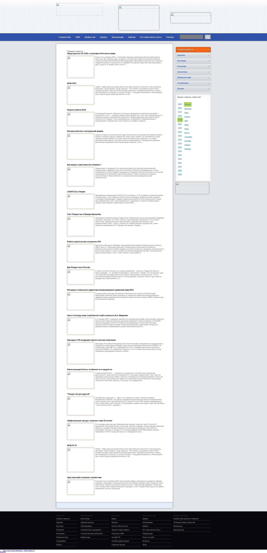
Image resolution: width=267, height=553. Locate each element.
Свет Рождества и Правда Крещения (84, 214)
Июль (186, 129)
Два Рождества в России (78, 267)
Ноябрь (187, 145)
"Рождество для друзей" (78, 394)
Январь (188, 104)
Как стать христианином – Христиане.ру (19, 550)
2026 (180, 104)
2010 (180, 166)
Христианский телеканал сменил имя (84, 477)
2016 (180, 143)
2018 (180, 135)
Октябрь (187, 141)
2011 (180, 163)
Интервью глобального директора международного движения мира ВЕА (100, 290)
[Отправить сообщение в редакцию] (194, 2)
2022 (180, 120)
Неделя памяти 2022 (76, 110)
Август (187, 133)
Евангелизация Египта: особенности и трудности (89, 369)
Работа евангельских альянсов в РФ (84, 242)
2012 (180, 159)
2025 (180, 108)
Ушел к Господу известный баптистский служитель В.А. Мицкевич (97, 315)
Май (186, 121)
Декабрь (187, 149)
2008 (180, 174)
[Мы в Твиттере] (208, 2)
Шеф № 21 (72, 445)
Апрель (187, 117)
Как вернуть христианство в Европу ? (84, 165)
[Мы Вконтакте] (203, 2)
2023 (180, 116)
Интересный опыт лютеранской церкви (85, 131)
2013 (180, 155)
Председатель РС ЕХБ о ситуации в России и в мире (91, 53)
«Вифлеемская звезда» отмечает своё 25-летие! (89, 421)
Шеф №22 (71, 83)
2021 (180, 124)
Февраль (187, 109)
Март (186, 113)
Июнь (186, 125)
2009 (180, 170)
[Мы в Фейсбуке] (199, 2)
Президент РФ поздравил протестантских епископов (91, 340)
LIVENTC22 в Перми (76, 192)
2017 (180, 139)
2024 (180, 112)
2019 (180, 132)
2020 (180, 128)
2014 (180, 151)
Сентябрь (188, 137)
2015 (180, 147)
